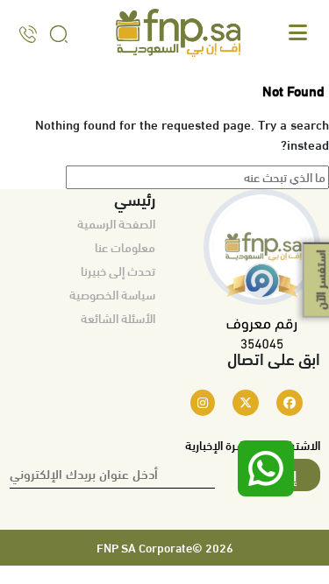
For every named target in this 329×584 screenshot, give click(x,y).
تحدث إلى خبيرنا (118, 270)
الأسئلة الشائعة (118, 317)
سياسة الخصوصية (112, 294)
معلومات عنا (125, 247)
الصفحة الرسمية (116, 223)
